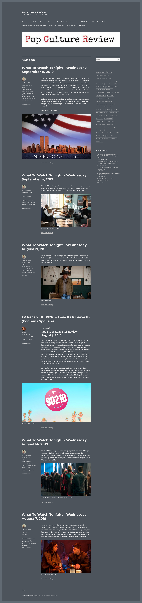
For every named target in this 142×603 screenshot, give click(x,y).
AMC (109, 72)
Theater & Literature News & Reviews (34, 25)
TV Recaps (25, 22)
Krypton (28, 467)
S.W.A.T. (99, 118)
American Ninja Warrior (103, 78)
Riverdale (113, 115)
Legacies (99, 98)
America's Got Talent (27, 91)
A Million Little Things (103, 81)
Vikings (99, 141)
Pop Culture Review (34, 12)
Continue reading (47, 163)
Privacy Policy (36, 595)
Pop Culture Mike (26, 82)
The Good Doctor (110, 127)
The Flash (99, 127)
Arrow (114, 81)
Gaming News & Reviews (56, 25)
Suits (34, 204)
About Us (82, 25)
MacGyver (100, 101)
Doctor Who (100, 92)
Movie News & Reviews (99, 22)
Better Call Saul (111, 84)
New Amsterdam (101, 112)
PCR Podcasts (85, 22)
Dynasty (109, 92)
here (64, 258)
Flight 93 (24, 95)
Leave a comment (26, 104)
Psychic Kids (31, 202)
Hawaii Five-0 (101, 95)
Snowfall (24, 101)
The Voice (109, 135)
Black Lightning (111, 86)
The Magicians (101, 130)
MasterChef (28, 98)
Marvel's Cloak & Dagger (103, 107)
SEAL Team (108, 118)
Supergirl (99, 121)
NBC (108, 109)
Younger (24, 206)
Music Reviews (72, 25)
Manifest (108, 101)
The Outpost (114, 132)
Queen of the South (102, 115)
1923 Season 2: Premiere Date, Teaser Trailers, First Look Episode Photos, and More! (107, 155)
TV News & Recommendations (43, 22)
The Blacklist (100, 124)
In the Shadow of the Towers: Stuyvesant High (29, 96)
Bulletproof (30, 93)
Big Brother (100, 86)
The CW (110, 124)
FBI (117, 92)
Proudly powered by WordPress (50, 595)
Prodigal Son (113, 112)
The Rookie (100, 135)
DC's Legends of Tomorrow (104, 89)
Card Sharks (25, 540)
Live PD (108, 98)
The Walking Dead (102, 138)
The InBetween (32, 543)
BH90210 (24, 93)
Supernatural (109, 121)
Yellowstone (25, 275)
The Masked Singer (102, 132)
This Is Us (113, 138)
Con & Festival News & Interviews (68, 22)
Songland (29, 204)
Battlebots (100, 84)
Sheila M (24, 332)
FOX (28, 339)
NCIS (115, 109)
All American (100, 72)
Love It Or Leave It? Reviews (29, 336)
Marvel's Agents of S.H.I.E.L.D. (105, 104)
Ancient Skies (25, 538)
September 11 (28, 100)
